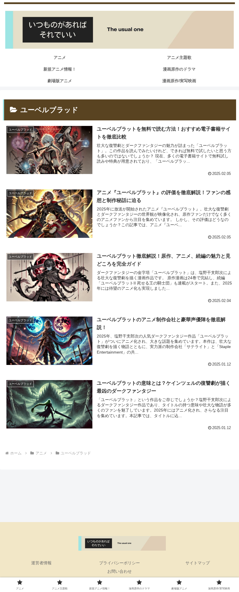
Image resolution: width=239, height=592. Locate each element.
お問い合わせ (119, 571)
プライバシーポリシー (119, 563)
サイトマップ (197, 563)
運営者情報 (41, 563)
